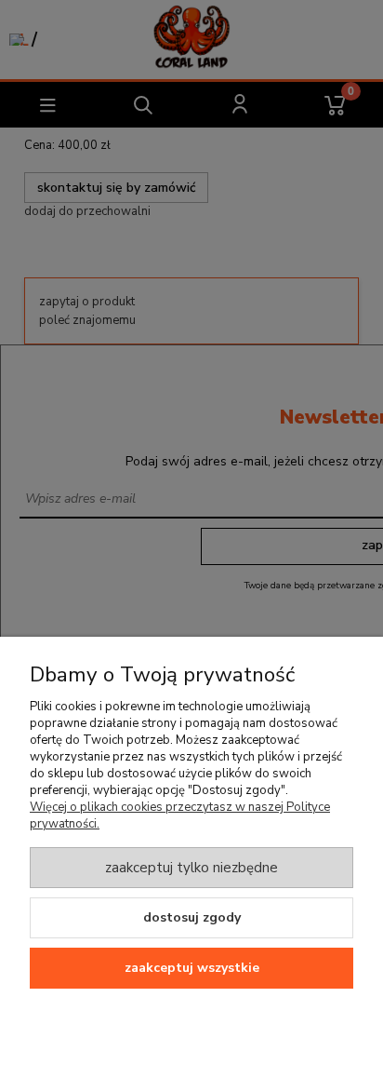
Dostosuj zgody (192, 917)
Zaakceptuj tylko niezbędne (191, 867)
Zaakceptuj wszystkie (192, 968)
